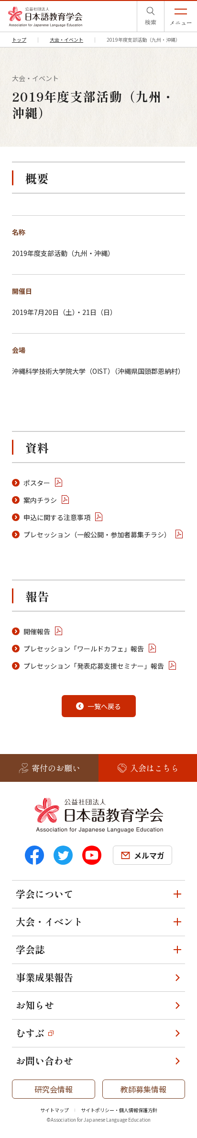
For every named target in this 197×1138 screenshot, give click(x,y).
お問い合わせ (44, 1061)
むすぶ (30, 1033)
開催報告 (36, 631)
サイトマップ (54, 1110)
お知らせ (35, 1005)
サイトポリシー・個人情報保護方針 (119, 1110)
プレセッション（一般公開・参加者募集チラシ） (97, 534)
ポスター (36, 483)
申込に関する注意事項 (56, 517)
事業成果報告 (44, 977)
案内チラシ (40, 500)
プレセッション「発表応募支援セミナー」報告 (93, 666)
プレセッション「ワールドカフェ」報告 (83, 648)
